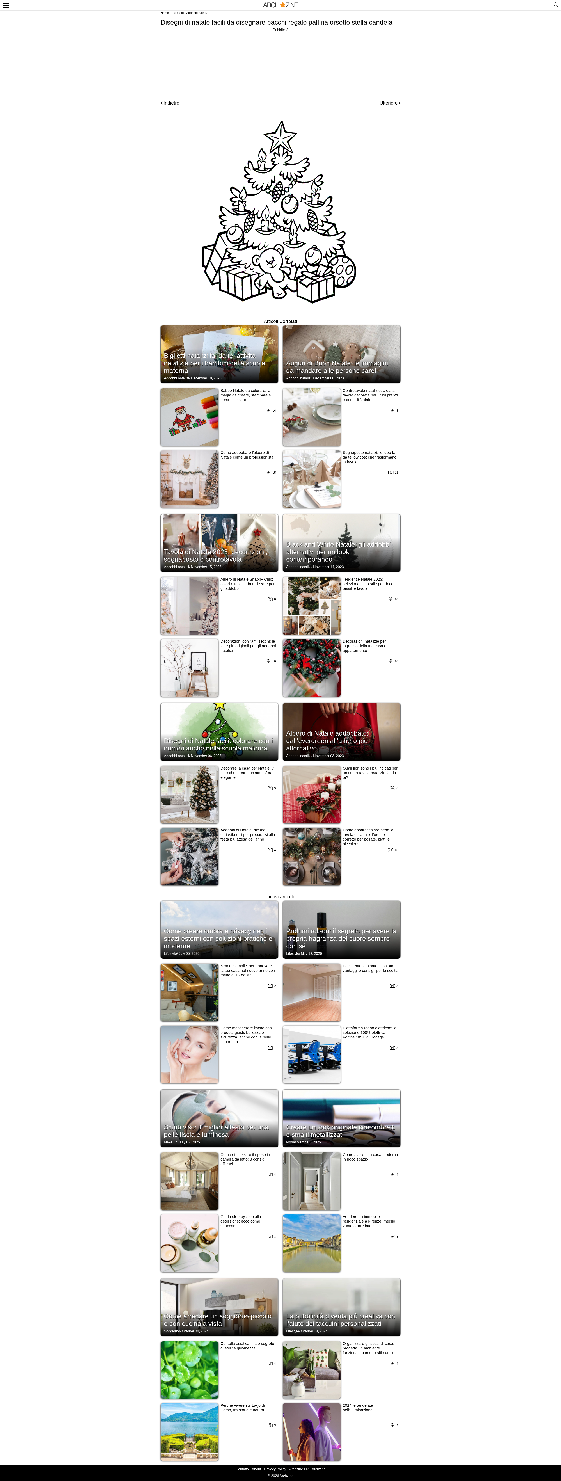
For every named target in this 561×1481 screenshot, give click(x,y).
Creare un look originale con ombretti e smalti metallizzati (340, 1131)
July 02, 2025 (189, 1142)
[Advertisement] (280, 63)
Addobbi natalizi (197, 12)
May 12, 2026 (311, 953)
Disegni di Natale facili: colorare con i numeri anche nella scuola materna (218, 744)
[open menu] (5, 5)
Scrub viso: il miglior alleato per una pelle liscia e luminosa (216, 1131)
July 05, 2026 (189, 953)
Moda (290, 1142)
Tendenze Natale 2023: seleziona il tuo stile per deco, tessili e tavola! (368, 584)
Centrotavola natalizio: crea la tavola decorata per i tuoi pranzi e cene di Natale (370, 395)
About (256, 1469)
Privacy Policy (275, 1469)
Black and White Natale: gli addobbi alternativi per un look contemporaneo (338, 552)
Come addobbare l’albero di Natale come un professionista (246, 454)
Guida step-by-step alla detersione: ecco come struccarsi (240, 1221)
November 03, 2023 (328, 756)
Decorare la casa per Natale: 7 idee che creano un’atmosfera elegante (247, 773)
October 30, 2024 (195, 1331)
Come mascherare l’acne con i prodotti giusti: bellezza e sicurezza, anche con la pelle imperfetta (247, 1035)
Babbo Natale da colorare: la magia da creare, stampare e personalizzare (245, 395)
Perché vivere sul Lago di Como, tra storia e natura (242, 1407)
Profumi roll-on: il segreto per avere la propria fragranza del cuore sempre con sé (341, 938)
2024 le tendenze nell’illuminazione (358, 1407)
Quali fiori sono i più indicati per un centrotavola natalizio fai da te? (370, 773)
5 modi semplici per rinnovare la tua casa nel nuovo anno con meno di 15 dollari (247, 970)
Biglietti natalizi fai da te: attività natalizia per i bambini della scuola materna (214, 363)
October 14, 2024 (314, 1331)
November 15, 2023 (206, 567)
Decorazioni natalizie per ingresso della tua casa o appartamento (364, 646)
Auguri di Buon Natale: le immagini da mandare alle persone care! (337, 366)
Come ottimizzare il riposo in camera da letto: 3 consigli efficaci (245, 1159)
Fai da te (178, 12)
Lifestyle (170, 953)
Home (165, 12)
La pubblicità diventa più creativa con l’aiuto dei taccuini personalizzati (340, 1319)
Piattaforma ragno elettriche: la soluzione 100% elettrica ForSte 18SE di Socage (369, 1032)
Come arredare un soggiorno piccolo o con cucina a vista (218, 1319)
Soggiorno (172, 1331)
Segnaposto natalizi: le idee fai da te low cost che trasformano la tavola (369, 457)
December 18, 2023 (206, 378)
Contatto (242, 1469)
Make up (170, 1142)
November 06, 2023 (206, 756)
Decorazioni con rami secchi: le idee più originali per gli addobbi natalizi (248, 646)
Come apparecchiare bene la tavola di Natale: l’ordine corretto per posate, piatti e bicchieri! (368, 837)
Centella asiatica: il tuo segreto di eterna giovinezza (247, 1345)
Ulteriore (389, 103)
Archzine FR (299, 1469)
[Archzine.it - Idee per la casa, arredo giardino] (280, 5)
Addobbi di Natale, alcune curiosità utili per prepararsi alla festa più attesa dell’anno (247, 834)
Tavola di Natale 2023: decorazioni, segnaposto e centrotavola (215, 555)
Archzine (319, 1469)
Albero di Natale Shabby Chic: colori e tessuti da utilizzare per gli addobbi (247, 584)
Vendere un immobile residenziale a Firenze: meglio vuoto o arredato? (369, 1221)
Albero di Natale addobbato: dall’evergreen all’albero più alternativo (327, 741)
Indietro (171, 103)
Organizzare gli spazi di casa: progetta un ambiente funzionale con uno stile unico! (369, 1348)
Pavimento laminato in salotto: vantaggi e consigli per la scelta (370, 968)
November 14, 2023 (328, 567)
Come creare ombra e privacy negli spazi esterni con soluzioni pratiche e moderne (218, 938)
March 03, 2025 (309, 1142)
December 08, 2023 (328, 378)
